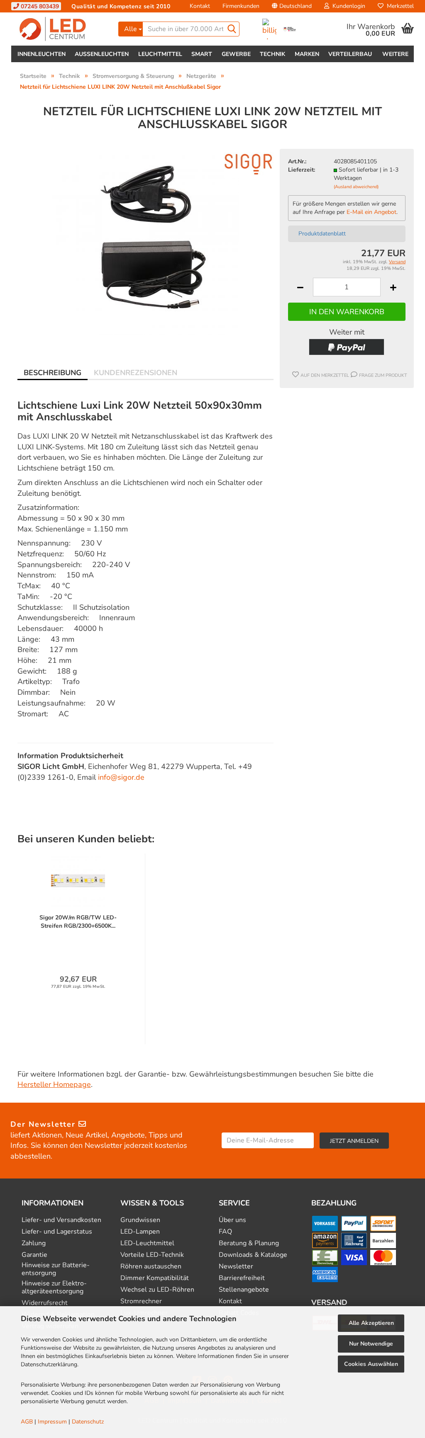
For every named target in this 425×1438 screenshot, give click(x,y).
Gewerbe (236, 54)
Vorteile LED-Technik (152, 1255)
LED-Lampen (140, 1232)
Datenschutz (88, 1422)
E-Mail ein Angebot (371, 212)
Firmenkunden (240, 6)
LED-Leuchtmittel (147, 1243)
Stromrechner (141, 1301)
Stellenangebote (244, 1290)
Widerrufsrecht (45, 1303)
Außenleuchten (102, 54)
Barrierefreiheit (242, 1278)
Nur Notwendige (371, 1344)
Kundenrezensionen (135, 373)
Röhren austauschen (150, 1267)
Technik (272, 54)
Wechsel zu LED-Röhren (157, 1290)
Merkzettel (398, 6)
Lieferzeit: (301, 170)
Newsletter (236, 1267)
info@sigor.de (121, 777)
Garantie (34, 1255)
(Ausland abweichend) (356, 187)
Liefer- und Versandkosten (61, 1220)
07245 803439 (39, 6)
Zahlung (34, 1243)
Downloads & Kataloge (253, 1255)
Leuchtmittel (160, 54)
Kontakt (200, 6)
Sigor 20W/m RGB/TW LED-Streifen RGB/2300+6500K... (78, 922)
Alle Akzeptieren (371, 1323)
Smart (201, 54)
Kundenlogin (347, 6)
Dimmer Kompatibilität (154, 1278)
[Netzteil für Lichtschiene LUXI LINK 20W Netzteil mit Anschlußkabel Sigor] (145, 241)
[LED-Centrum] (61, 29)
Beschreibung (52, 373)
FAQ (225, 1232)
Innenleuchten (41, 54)
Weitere (395, 54)
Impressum (52, 1422)
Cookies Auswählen (371, 1364)
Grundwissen (140, 1220)
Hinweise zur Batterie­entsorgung (56, 1269)
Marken (307, 54)
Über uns (232, 1220)
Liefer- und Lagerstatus (57, 1232)
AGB (27, 1422)
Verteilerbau (350, 54)
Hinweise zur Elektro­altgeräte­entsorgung (54, 1287)
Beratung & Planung (249, 1243)
